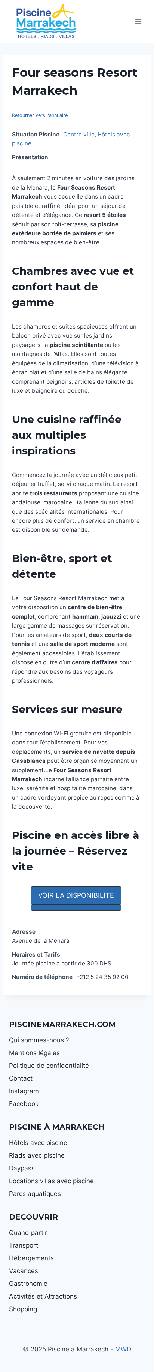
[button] (76, 895)
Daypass (22, 1168)
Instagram (24, 1091)
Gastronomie (28, 1283)
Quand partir (28, 1232)
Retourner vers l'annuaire (40, 115)
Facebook (23, 1103)
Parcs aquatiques (35, 1193)
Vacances (23, 1271)
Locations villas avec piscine (51, 1181)
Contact (21, 1078)
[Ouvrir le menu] (138, 21)
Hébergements (31, 1258)
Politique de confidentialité (49, 1065)
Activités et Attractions (43, 1296)
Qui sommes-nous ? (39, 1040)
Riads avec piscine (37, 1155)
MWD (123, 1349)
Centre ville (79, 134)
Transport (23, 1245)
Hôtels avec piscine (38, 1142)
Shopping (23, 1309)
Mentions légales (34, 1053)
